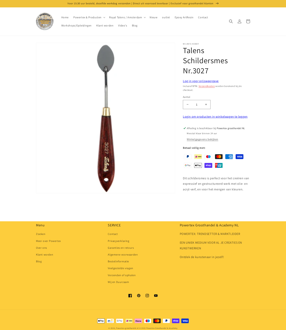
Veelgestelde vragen (120, 268)
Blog (39, 261)
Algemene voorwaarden (123, 254)
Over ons (41, 247)
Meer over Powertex (48, 241)
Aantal (186, 96)
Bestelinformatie (118, 261)
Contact (113, 234)
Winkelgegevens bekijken (202, 139)
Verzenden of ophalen (122, 275)
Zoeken (41, 234)
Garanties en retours (121, 247)
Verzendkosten (207, 86)
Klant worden (44, 254)
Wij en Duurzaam (118, 282)
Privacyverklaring (118, 241)
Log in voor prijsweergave (201, 81)
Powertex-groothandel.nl (127, 328)
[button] (89, 17)
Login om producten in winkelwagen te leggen (215, 117)
